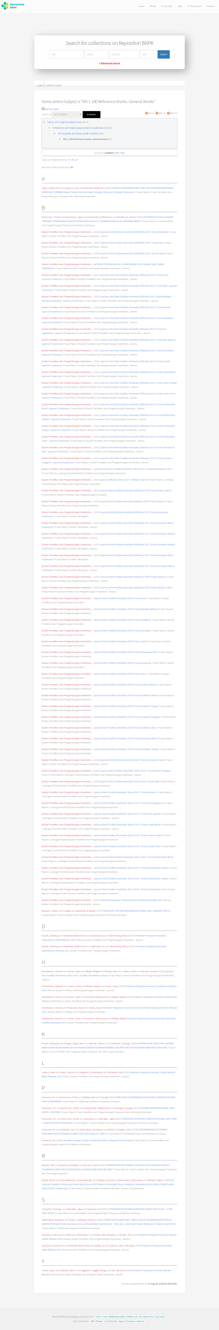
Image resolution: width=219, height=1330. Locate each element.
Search (163, 54)
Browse (168, 6)
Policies (211, 6)
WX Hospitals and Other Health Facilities (78, 133)
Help (180, 6)
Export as (46, 114)
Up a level (53, 109)
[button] (91, 114)
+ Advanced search (109, 63)
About (153, 6)
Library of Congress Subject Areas (64, 122)
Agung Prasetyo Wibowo (131, 1321)
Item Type (120, 152)
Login (40, 85)
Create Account (53, 85)
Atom (151, 113)
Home (141, 6)
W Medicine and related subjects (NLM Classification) (79, 127)
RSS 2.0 (173, 113)
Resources (196, 6)
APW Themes (97, 1321)
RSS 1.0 (161, 113)
